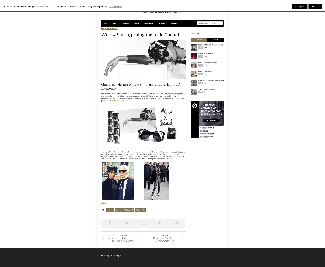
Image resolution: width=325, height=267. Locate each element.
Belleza (126, 23)
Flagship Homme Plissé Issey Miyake (211, 80)
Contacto (174, 23)
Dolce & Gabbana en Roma (207, 63)
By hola (104, 203)
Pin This (160, 223)
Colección (110, 210)
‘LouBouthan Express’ (205, 54)
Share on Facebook (109, 223)
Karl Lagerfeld (129, 210)
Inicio (106, 23)
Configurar (299, 7)
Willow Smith (140, 210)
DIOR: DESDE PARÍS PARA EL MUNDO (210, 45)
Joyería (136, 23)
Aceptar (315, 7)
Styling (116, 28)
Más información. (115, 7)
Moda (113, 24)
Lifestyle (161, 24)
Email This (176, 223)
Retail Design (147, 24)
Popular (199, 40)
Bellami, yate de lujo (205, 71)
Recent (215, 40)
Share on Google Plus (143, 223)
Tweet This (126, 223)
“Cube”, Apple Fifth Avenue (207, 89)
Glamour (119, 210)
